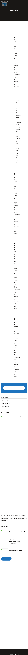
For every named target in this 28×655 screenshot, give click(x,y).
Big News (4, 400)
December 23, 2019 (18, 99)
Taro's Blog (4, 406)
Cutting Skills (5, 403)
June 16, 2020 (12, 530)
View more (5, 558)
